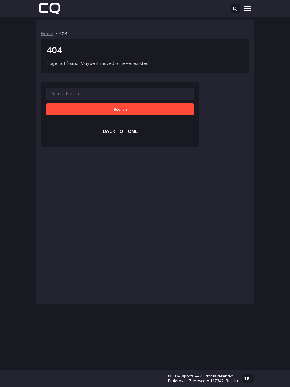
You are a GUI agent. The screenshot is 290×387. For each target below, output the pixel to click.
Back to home (120, 131)
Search (120, 109)
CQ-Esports (183, 376)
